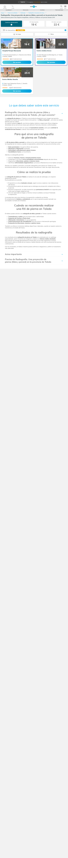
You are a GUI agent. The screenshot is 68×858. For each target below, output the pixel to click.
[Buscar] (61, 7)
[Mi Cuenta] (5, 7)
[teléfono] (13, 7)
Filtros (52, 34)
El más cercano (56, 23)
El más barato (34, 23)
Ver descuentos (14, 30)
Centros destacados (11, 22)
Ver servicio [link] (17, 62)
